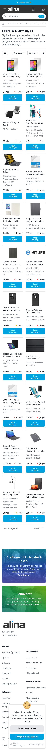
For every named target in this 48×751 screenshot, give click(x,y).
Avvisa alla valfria (27, 728)
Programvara (7, 727)
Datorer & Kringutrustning (29, 24)
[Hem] (3, 24)
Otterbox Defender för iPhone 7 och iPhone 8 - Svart (34, 312)
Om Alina (6, 678)
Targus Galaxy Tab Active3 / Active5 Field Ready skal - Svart (12, 310)
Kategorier (12, 24)
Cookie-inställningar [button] (18, 744)
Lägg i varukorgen (15, 97)
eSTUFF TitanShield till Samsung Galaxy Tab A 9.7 (11, 402)
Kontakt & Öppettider (11, 652)
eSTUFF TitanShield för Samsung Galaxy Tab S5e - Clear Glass (35, 264)
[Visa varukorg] (43, 9)
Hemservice (31, 668)
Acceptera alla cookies (27, 736)
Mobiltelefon (7, 722)
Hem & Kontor (8, 717)
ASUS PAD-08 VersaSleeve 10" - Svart (33, 358)
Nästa (36, 528)
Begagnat (6, 698)
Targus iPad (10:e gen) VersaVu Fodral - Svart (35, 221)
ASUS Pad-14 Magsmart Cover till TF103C (34, 451)
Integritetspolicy (36, 744)
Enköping (6, 663)
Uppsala (5, 657)
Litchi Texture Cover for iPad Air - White (11, 219)
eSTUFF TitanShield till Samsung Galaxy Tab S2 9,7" (34, 174)
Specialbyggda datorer (36, 687)
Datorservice (31, 657)
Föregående (13, 528)
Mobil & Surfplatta (34, 663)
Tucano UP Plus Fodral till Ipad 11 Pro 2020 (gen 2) (12, 264)
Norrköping (7, 668)
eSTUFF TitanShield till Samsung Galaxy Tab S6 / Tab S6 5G (11, 76)
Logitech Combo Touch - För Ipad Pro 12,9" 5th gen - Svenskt (11, 450)
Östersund (6, 673)
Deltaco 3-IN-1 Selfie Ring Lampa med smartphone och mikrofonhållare (12, 496)
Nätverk (29, 693)
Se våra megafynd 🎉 (24, 2)
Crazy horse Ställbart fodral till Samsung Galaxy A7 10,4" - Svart (35, 498)
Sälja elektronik (32, 673)
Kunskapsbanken (9, 684)
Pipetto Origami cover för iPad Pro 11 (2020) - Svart (12, 356)
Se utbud (24, 575)
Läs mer (36, 604)
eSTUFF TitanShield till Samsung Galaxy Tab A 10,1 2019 (34, 76)
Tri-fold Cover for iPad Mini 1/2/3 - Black (35, 403)
